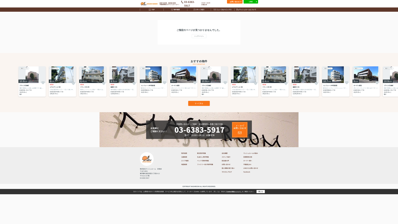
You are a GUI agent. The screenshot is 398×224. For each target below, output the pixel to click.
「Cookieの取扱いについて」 (233, 191)
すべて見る (199, 103)
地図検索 (184, 164)
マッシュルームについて (247, 9)
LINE (251, 2)
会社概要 (225, 153)
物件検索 (177, 9)
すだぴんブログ (227, 172)
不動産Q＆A (247, 164)
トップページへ (199, 36)
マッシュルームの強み (250, 153)
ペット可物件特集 (203, 161)
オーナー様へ (247, 161)
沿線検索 (184, 157)
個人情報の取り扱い (228, 168)
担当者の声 (225, 161)
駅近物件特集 (201, 153)
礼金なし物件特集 (203, 157)
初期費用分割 (247, 157)
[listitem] (153, 81)
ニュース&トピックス (224, 9)
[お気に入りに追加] (43, 82)
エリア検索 (185, 161)
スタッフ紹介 (199, 9)
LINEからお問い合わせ (250, 168)
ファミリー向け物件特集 (205, 164)
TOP (153, 9)
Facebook (246, 172)
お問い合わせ (235, 2)
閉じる (260, 191)
